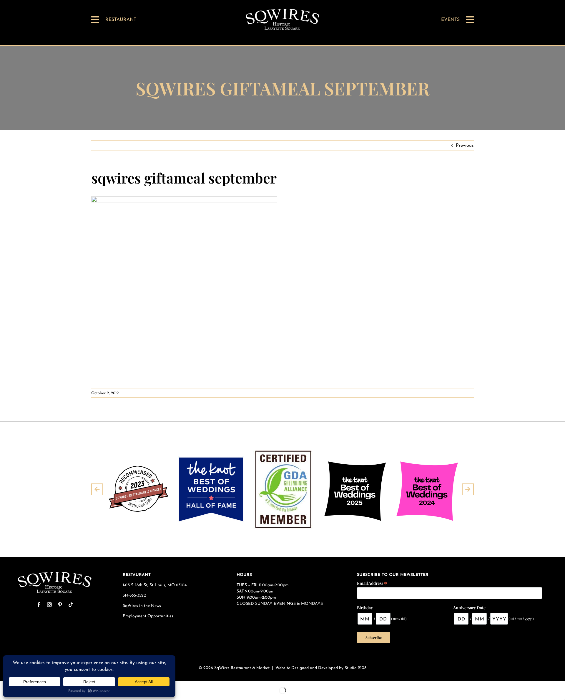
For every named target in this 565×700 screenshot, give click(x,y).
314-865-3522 (134, 595)
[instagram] (49, 604)
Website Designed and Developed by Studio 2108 (320, 668)
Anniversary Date (469, 607)
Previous (465, 145)
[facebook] (38, 604)
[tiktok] (70, 604)
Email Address (372, 583)
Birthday (365, 607)
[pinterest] (60, 604)
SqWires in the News (142, 606)
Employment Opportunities (149, 616)
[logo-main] (282, 11)
